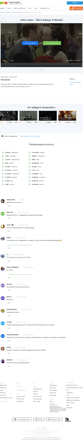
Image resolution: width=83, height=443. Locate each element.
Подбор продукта (21, 390)
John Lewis (73, 82)
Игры (35, 8)
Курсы (9, 8)
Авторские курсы (21, 396)
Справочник (69, 392)
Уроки (1, 390)
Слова (35, 386)
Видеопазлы (3, 385)
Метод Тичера (20, 398)
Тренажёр (2, 392)
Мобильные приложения (73, 400)
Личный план (3, 401)
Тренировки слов (44, 8)
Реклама (78, 82)
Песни (71, 84)
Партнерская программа (73, 397)
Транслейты (3, 395)
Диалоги (19, 382)
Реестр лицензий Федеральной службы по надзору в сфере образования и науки (42, 439)
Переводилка (53, 385)
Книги (34, 382)
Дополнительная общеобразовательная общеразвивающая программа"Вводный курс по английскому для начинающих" (58, 408)
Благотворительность (72, 385)
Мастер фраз (53, 390)
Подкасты (19, 386)
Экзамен (35, 394)
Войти (75, 3)
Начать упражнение (52, 43)
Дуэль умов (53, 387)
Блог (67, 390)
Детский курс (20, 401)
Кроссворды (53, 395)
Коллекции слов (37, 396)
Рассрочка (69, 407)
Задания (2, 382)
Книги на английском (19, 8)
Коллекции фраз (37, 399)
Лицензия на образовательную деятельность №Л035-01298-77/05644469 (41, 437)
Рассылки (52, 404)
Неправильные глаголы (6, 397)
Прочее (52, 399)
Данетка (35, 391)
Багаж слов (53, 392)
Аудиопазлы (3, 387)
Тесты (30, 8)
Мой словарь (36, 401)
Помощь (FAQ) (70, 402)
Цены (67, 405)
